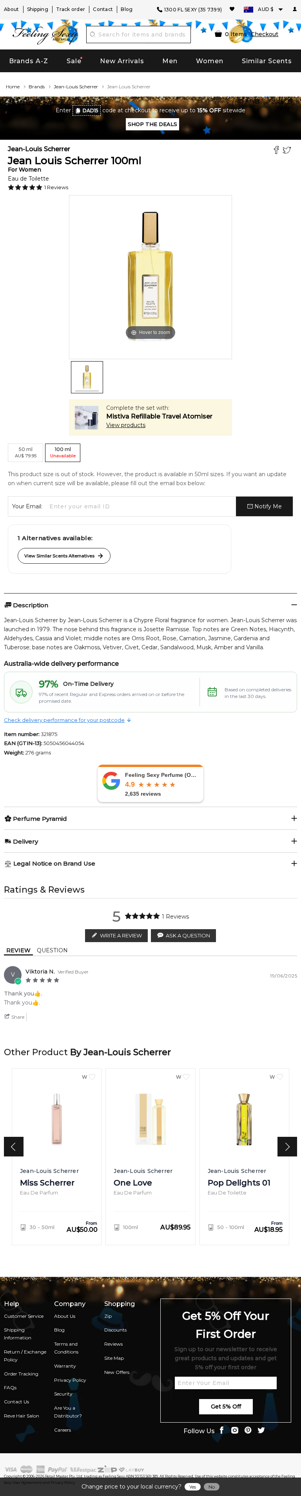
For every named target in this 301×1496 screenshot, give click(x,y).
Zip (108, 1316)
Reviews (113, 1344)
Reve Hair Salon (21, 1416)
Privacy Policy (70, 1380)
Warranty (65, 1366)
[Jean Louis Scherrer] (87, 377)
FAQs (10, 1387)
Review (18, 950)
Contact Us (16, 1402)
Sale (74, 61)
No (212, 1487)
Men (170, 61)
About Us (64, 1316)
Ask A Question (188, 935)
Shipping (37, 9)
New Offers (116, 1372)
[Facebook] (277, 150)
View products (125, 425)
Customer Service (24, 1316)
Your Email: (27, 506)
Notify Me (267, 506)
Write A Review (121, 935)
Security (63, 1394)
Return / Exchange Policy (25, 1356)
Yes (192, 1487)
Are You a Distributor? (68, 1412)
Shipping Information (17, 1334)
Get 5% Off (226, 1406)
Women (209, 61)
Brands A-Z (28, 61)
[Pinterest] (248, 1431)
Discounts (115, 1330)
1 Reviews (56, 187)
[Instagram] (234, 1431)
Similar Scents (267, 61)
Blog (126, 9)
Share (17, 1017)
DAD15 (90, 110)
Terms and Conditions (66, 1348)
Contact (103, 9)
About (11, 9)
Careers (62, 1430)
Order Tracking (21, 1374)
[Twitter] (288, 150)
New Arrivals (122, 61)
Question (52, 950)
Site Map (114, 1358)
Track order (70, 9)
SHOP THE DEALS (152, 124)
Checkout (264, 34)
